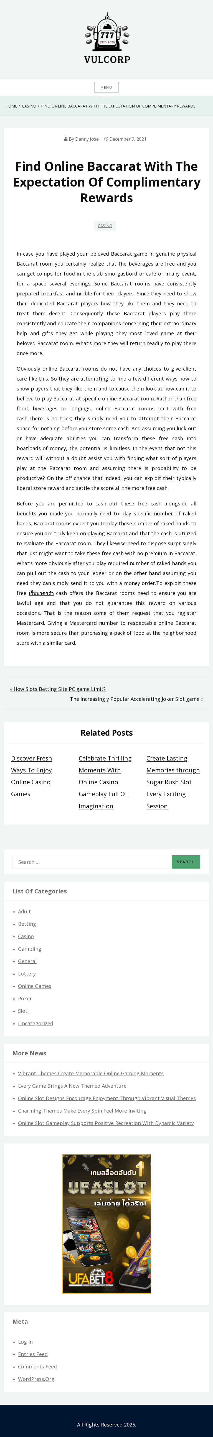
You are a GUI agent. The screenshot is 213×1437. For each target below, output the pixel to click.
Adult (24, 911)
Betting (27, 924)
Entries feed (33, 1354)
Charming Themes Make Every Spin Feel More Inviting (82, 1110)
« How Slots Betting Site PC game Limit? (58, 689)
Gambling (29, 948)
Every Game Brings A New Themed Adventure (72, 1085)
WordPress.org (36, 1379)
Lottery (27, 973)
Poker (25, 998)
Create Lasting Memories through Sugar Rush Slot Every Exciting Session (173, 782)
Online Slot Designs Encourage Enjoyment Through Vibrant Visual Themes (107, 1098)
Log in (25, 1341)
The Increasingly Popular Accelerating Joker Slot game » (136, 699)
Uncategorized (35, 1023)
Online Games (34, 986)
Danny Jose (87, 139)
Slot (22, 1011)
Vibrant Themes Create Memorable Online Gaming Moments (91, 1073)
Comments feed (37, 1366)
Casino (105, 225)
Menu (106, 87)
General (27, 961)
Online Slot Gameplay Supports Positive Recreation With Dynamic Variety (106, 1123)
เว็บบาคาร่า (41, 593)
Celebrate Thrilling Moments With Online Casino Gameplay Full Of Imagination (105, 782)
